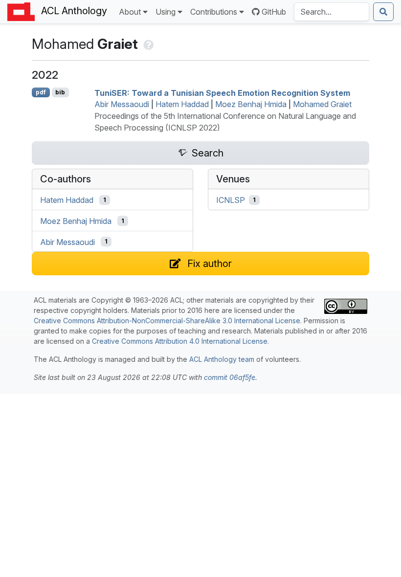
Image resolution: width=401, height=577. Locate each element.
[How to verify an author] (147, 43)
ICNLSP (230, 200)
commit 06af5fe (229, 377)
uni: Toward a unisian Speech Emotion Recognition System (222, 92)
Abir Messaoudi (121, 104)
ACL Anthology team (221, 359)
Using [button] (166, 12)
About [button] (130, 12)
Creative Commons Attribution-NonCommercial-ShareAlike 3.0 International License (167, 320)
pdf (41, 92)
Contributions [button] (213, 12)
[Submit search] (383, 11)
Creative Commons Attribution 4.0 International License (179, 341)
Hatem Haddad (182, 104)
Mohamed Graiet (322, 104)
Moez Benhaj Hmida (251, 104)
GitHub (274, 12)
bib (60, 92)
